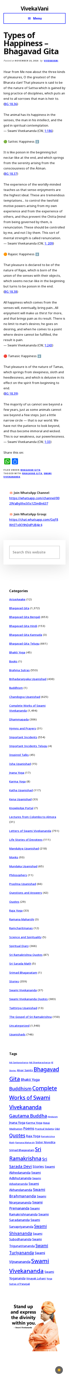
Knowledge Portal (21, 808)
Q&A (57, 1128)
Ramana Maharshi (21, 919)
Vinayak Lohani (36, 1278)
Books (13, 661)
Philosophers (18, 875)
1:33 (47, 442)
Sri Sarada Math (20, 963)
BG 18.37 (10, 174)
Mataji (46, 1123)
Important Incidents (23, 737)
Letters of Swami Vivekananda (30, 831)
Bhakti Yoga (17, 652)
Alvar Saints (25, 1070)
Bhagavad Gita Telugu (24, 643)
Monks (13, 857)
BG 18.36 (10, 104)
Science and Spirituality (25, 937)
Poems (28, 1128)
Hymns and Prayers (22, 728)
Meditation (15, 1128)
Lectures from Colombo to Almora (32, 817)
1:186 (48, 131)
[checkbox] (59, 1370)
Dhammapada (19, 719)
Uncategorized (19, 1025)
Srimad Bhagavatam (23, 972)
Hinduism (53, 1116)
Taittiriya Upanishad (23, 1008)
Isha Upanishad (20, 764)
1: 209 (48, 243)
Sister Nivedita (45, 1142)
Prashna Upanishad (22, 884)
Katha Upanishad (21, 790)
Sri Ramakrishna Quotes (26, 955)
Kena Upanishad (20, 799)
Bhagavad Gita (30, 469)
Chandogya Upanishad (24, 697)
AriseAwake (17, 599)
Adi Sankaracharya (18, 1062)
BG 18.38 (10, 292)
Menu (37, 18)
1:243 (48, 345)
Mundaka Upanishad (23, 866)
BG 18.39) (11, 393)
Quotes (14, 902)
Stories (14, 981)
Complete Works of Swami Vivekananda (33, 1098)
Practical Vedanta (44, 1128)
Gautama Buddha (28, 1116)
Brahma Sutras (19, 670)
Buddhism (16, 688)
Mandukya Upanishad (24, 848)
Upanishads (17, 1034)
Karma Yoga (17, 781)
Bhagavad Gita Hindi (23, 626)
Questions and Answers (25, 893)
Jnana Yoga (16, 772)
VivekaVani (34, 8)
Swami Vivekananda (23, 990)
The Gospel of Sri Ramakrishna (30, 1017)
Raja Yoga (16, 910)
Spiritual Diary (19, 946)
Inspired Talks (19, 755)
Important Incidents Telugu (28, 746)
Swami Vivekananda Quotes (28, 999)
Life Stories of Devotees (26, 839)
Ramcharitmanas (21, 928)
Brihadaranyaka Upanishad (27, 679)
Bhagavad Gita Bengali (24, 617)
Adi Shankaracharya (39, 1062)
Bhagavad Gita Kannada (25, 635)
